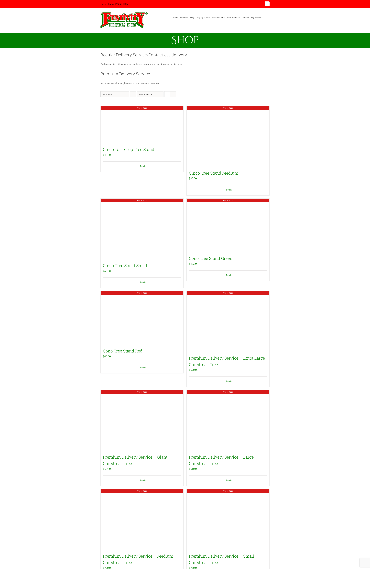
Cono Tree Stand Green (210, 258)
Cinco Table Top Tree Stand (128, 149)
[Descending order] (133, 94)
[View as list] (173, 94)
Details (143, 166)
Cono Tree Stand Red (123, 351)
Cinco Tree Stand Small (125, 265)
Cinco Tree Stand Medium (213, 173)
